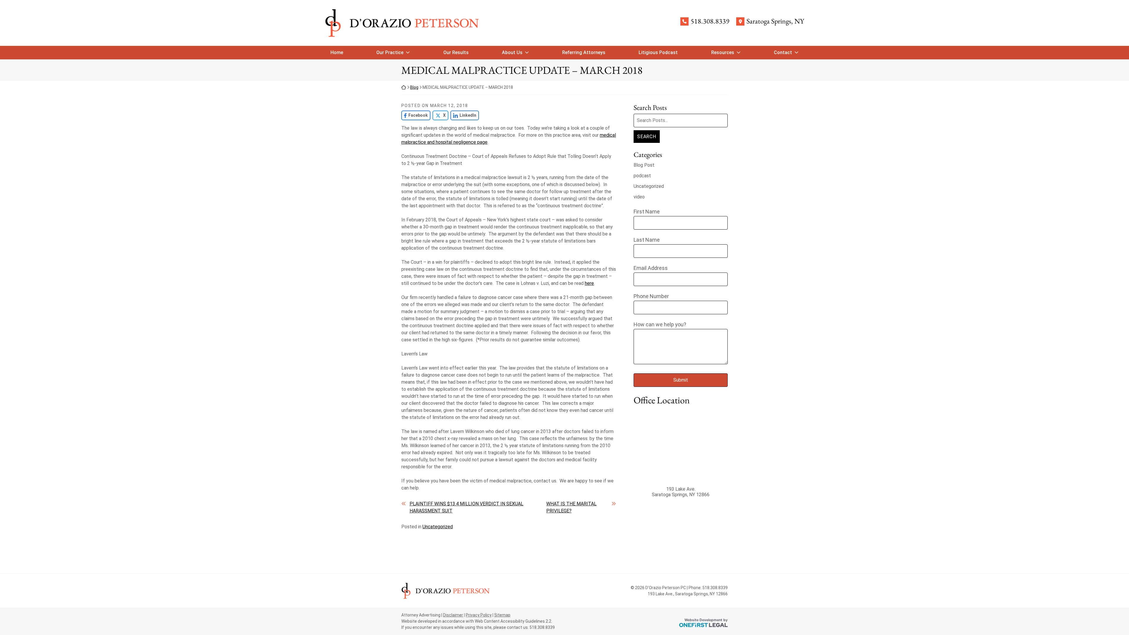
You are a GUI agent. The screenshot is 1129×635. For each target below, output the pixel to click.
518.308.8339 (710, 21)
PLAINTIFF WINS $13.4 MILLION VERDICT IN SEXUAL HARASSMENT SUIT (466, 507)
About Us (512, 52)
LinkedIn (463, 115)
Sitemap (502, 615)
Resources (722, 52)
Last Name (647, 240)
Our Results (456, 52)
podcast (642, 175)
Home (336, 52)
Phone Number (651, 296)
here (589, 283)
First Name (647, 211)
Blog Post (644, 165)
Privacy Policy (479, 615)
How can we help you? (660, 324)
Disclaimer (453, 615)
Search (646, 136)
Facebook (414, 115)
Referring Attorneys (583, 52)
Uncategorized (437, 526)
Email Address (651, 268)
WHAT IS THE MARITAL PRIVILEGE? (571, 507)
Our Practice (389, 52)
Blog (414, 87)
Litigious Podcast (658, 52)
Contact (783, 52)
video (639, 197)
